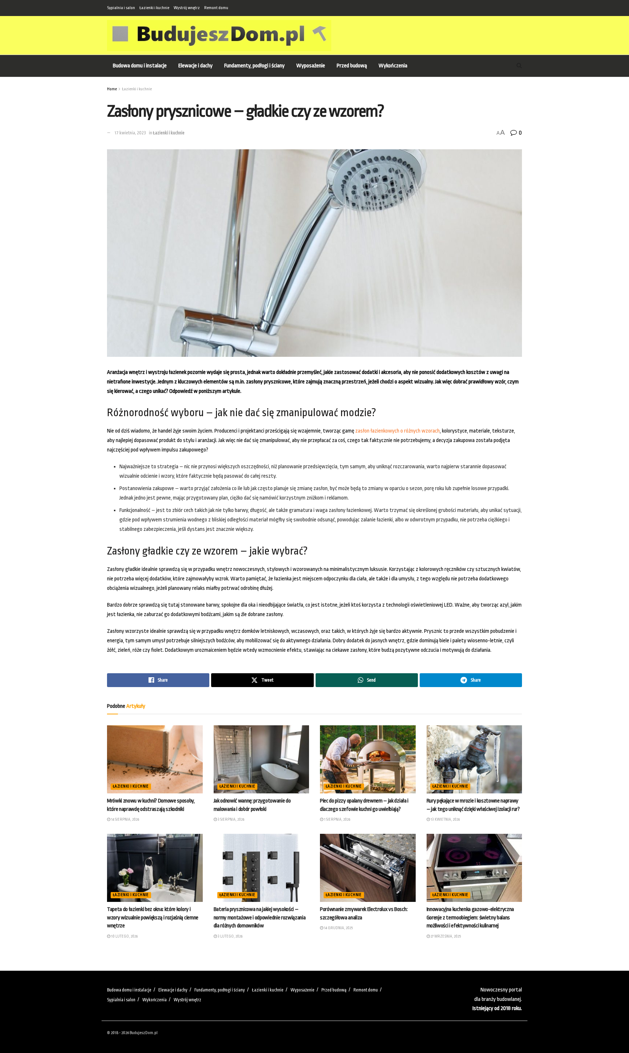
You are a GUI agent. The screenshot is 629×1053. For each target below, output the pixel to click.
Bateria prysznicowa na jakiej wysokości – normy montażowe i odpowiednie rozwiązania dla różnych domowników (260, 917)
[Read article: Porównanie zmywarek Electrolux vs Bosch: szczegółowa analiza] (368, 868)
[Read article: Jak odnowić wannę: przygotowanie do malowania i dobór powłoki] (261, 759)
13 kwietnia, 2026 (445, 819)
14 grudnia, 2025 (338, 928)
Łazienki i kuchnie (154, 7)
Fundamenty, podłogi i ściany (254, 66)
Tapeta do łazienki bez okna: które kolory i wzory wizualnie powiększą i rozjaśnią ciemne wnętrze (152, 917)
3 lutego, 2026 (229, 936)
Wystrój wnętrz (187, 7)
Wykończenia (393, 66)
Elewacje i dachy (195, 66)
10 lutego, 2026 (124, 936)
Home (112, 89)
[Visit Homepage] (219, 35)
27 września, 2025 (445, 936)
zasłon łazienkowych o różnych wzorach (397, 431)
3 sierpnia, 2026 (230, 819)
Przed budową (352, 66)
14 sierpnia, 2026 (124, 819)
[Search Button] (519, 66)
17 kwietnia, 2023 (130, 132)
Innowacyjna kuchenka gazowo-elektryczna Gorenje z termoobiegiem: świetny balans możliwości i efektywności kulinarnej (470, 917)
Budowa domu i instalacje (140, 66)
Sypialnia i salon (121, 7)
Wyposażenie (310, 66)
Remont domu (216, 7)
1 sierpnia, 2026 (336, 819)
